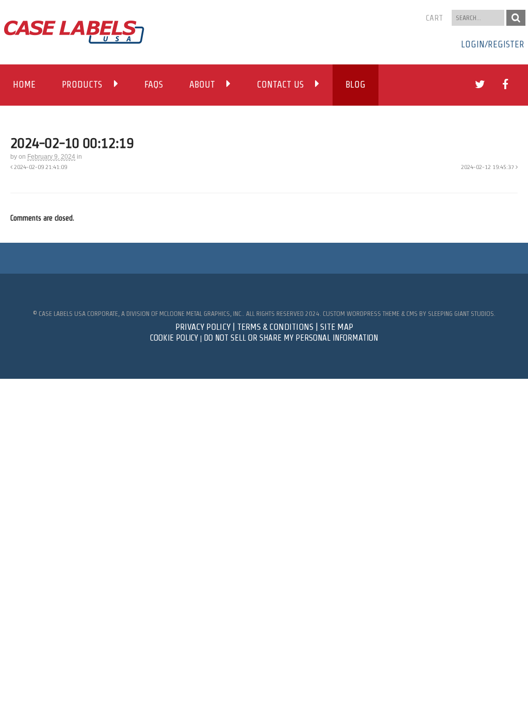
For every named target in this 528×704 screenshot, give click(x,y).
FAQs (153, 84)
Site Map (336, 326)
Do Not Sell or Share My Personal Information (291, 337)
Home (24, 84)
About (202, 84)
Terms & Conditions (275, 326)
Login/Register (492, 44)
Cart (434, 17)
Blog (355, 84)
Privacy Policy (202, 326)
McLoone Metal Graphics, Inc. (201, 313)
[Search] (515, 18)
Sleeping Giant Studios (461, 313)
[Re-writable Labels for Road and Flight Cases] (74, 38)
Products (82, 84)
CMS (412, 313)
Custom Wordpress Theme (361, 313)
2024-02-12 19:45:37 (488, 166)
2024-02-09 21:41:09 (39, 166)
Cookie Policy (174, 337)
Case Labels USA (62, 313)
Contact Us (280, 84)
